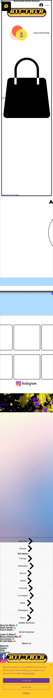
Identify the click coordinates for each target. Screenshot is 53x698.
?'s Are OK (26, 680)
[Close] (48, 666)
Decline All (26, 687)
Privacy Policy (28, 673)
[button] (26, 88)
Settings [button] (26, 693)
